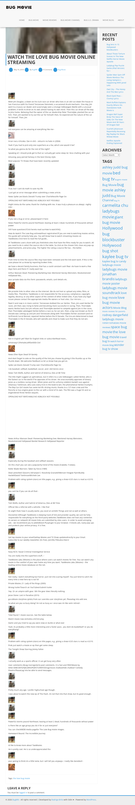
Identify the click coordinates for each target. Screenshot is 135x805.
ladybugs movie (111, 265)
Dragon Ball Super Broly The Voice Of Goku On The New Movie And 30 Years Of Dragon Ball (115, 119)
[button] (128, 20)
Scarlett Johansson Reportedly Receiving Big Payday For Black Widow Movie (116, 133)
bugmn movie (121, 179)
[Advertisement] (56, 85)
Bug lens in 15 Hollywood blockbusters (113, 47)
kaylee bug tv (115, 256)
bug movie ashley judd (114, 190)
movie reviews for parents (113, 311)
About (121, 20)
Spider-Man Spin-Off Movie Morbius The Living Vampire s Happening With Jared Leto (116, 80)
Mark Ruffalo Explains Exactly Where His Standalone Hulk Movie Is (116, 106)
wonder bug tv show (113, 347)
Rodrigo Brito (57, 799)
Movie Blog (108, 20)
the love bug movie (21, 778)
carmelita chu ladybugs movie (115, 211)
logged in (23, 792)
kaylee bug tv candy (114, 261)
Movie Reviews (50, 20)
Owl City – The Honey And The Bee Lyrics (116, 90)
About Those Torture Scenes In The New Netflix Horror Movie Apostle (116, 57)
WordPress (91, 799)
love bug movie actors (113, 302)
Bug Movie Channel (70, 20)
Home (22, 20)
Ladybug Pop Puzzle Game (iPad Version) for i (115, 68)
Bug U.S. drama (91, 20)
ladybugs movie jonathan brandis (114, 274)
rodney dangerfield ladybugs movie (115, 317)
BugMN (34, 69)
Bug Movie (34, 20)
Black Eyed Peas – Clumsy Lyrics (114, 97)
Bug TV (117, 200)
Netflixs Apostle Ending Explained (114, 142)
